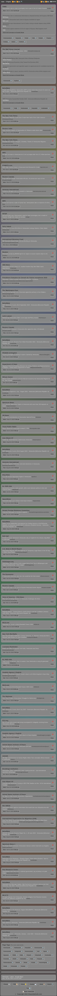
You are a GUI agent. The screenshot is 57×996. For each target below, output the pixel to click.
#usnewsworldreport (21, 552)
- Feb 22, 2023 (11, 665)
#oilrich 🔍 (22, 41)
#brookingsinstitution (22, 772)
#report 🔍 (30, 955)
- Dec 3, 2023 (11, 53)
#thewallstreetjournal (34, 51)
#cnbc (49, 8)
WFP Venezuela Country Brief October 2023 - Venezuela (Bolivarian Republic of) (25, 99)
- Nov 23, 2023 (11, 193)
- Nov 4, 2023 (10, 678)
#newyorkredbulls (32, 637)
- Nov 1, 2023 (11, 700)
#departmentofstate (36, 367)
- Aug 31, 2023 (11, 862)
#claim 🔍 (42, 38)
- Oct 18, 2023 (11, 370)
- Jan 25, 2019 (10, 875)
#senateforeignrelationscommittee (39, 512)
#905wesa (11, 809)
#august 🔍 (40, 958)
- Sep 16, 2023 (11, 652)
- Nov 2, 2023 (10, 308)
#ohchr (13, 759)
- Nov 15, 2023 (11, 787)
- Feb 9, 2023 (10, 689)
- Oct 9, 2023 (10, 849)
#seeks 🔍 (24, 966)
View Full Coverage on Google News (13, 32)
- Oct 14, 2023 (10, 554)
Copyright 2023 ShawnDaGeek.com (29, 994)
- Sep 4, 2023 (10, 713)
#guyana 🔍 (19, 38)
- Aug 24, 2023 (11, 837)
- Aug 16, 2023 (11, 888)
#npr (3, 156)
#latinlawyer (42, 317)
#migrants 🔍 (19, 951)
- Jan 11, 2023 (11, 798)
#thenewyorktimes (7, 119)
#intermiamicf (37, 440)
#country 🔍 (7, 958)
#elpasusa (15, 489)
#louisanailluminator (8, 650)
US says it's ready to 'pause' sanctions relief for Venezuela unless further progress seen (27, 71)
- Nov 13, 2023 (11, 283)
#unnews (38, 417)
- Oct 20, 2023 (10, 320)
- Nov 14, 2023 (11, 270)
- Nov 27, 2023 (11, 182)
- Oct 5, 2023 (10, 479)
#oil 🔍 (39, 951)
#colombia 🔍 (49, 955)
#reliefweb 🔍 (45, 108)
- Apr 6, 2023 (10, 589)
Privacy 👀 (7, 984)
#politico (34, 476)
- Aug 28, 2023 (11, 442)
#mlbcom (36, 624)
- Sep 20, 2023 (11, 455)
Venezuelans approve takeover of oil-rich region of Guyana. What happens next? (25, 28)
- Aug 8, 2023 (10, 937)
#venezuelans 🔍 (8, 38)
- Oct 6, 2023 (10, 382)
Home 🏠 (42, 984)
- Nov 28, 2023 (11, 206)
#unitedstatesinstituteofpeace (40, 746)
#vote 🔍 (27, 38)
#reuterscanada (6, 180)
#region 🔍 (50, 38)
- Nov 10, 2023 (10, 345)
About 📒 (23, 984)
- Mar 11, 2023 (10, 602)
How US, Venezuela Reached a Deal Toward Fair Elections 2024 (21, 62)
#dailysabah (5, 230)
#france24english (45, 354)
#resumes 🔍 (15, 966)
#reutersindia (47, 130)
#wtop (27, 217)
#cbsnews (13, 268)
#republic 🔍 (35, 108)
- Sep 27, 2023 (11, 419)
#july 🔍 (32, 958)
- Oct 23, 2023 (11, 296)
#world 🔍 (19, 962)
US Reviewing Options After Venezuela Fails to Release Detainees (21, 58)
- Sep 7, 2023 (10, 615)
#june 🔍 (46, 951)
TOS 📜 (15, 984)
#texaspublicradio (35, 428)
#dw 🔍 (34, 38)
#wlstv (28, 898)
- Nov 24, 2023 (10, 145)
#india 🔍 (6, 966)
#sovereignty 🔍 (44, 962)
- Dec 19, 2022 (11, 726)
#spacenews (36, 501)
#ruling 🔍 (6, 41)
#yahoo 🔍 (17, 80)
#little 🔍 (15, 955)
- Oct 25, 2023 (11, 395)
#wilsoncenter (17, 380)
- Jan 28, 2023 (10, 761)
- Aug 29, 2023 (11, 467)
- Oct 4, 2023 (10, 430)
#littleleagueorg (29, 565)
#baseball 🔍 (39, 955)
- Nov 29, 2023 (11, 158)
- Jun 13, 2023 (11, 639)
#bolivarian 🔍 (25, 108)
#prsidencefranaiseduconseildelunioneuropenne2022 (17, 281)
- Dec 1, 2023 (10, 94)
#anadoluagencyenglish (9, 675)
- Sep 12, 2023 (11, 824)
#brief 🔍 (15, 958)
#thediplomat (40, 698)
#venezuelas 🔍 (8, 951)
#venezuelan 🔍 (39, 947)
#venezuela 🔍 (7, 80)
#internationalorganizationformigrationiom (31, 822)
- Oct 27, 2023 (10, 357)
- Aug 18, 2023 (10, 913)
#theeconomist (44, 576)
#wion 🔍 (14, 41)
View (52, 11)
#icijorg (17, 724)
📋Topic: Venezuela (28, 991)
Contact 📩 (33, 984)
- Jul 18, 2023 (10, 503)
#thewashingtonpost (8, 293)
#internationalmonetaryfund (10, 242)
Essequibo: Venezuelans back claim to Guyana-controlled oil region (21, 19)
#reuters (4, 255)
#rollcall (12, 539)
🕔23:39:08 (53, 1)
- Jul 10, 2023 (11, 492)
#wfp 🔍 (16, 108)
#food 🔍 (26, 962)
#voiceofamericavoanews (9, 600)
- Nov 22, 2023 (11, 257)
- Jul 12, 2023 (11, 567)
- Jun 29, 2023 (11, 578)
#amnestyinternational (39, 191)
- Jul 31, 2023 (11, 514)
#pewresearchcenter (13, 873)
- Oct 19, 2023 (11, 333)
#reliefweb (35, 91)
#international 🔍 (8, 962)
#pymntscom (44, 167)
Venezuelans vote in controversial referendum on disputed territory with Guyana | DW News (28, 15)
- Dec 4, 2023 (11, 10)
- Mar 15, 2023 (11, 626)
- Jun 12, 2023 (11, 748)
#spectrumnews (11, 406)
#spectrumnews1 (7, 847)
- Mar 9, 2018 (10, 774)
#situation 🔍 (24, 958)
